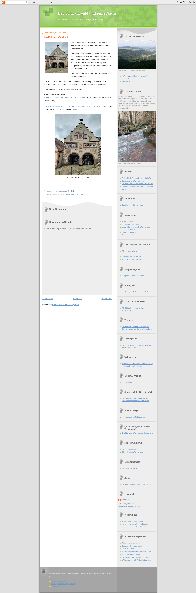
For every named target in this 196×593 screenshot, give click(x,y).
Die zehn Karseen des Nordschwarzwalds (137, 184)
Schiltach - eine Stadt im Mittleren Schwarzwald (65, 97)
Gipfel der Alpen (128, 549)
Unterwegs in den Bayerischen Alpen (135, 557)
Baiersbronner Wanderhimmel (133, 181)
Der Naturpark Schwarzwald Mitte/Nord (136, 292)
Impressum (126, 82)
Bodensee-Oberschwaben (132, 546)
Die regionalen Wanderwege (132, 452)
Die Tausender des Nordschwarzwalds (136, 484)
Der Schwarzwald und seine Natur (87, 13)
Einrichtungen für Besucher (132, 257)
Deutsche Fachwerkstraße (132, 468)
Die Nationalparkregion (130, 251)
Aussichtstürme (128, 221)
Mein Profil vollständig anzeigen (129, 507)
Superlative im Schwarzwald (132, 205)
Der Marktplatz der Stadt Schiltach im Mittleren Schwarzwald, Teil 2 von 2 (76, 106)
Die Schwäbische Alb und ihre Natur (135, 527)
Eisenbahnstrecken (129, 232)
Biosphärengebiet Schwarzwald (133, 276)
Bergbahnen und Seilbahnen (132, 224)
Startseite (77, 298)
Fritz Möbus (125, 500)
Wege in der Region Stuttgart (132, 521)
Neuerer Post (47, 298)
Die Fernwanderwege (130, 449)
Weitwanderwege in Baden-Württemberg (137, 560)
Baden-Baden (127, 382)
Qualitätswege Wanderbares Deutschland (137, 433)
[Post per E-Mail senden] (73, 191)
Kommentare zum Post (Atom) (65, 304)
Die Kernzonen (127, 254)
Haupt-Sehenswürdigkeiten (132, 259)
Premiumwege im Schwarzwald (133, 417)
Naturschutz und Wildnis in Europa (135, 524)
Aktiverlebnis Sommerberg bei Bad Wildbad (138, 178)
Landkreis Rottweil (58, 194)
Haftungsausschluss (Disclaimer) (134, 76)
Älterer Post (107, 298)
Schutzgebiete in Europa (131, 554)
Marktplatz (70, 194)
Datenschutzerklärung (130, 79)
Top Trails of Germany (130, 235)
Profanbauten (80, 194)
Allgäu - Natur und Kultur (131, 543)
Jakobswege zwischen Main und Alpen (136, 551)
